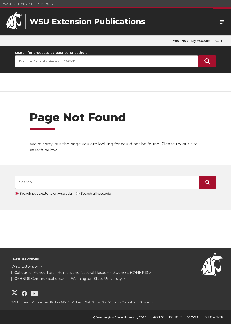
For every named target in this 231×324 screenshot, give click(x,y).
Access (158, 317)
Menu (222, 21)
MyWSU (192, 317)
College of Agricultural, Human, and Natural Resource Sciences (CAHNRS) (81, 272)
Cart (218, 41)
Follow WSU (213, 317)
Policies (175, 317)
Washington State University (28, 3)
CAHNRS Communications (38, 279)
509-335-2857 (117, 302)
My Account (200, 41)
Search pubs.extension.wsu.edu (46, 194)
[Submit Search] (207, 61)
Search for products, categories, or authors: (51, 53)
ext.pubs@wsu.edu (140, 302)
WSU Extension (25, 266)
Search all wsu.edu (96, 194)
